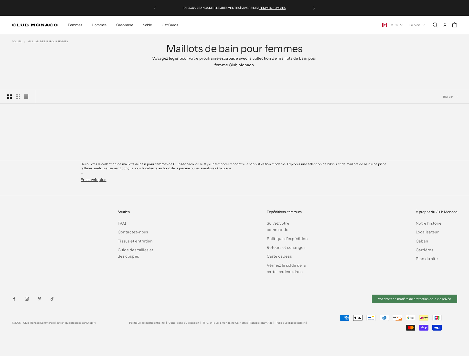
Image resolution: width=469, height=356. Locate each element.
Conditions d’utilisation (184, 322)
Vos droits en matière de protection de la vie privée (414, 299)
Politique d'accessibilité (291, 322)
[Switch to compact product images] (26, 96)
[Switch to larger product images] (9, 96)
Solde (147, 25)
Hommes (99, 25)
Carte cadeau (279, 256)
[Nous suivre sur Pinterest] (39, 298)
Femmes (75, 25)
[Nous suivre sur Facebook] (14, 298)
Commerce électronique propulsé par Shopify (68, 322)
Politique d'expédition (287, 238)
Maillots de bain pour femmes (48, 41)
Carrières (424, 249)
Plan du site (427, 258)
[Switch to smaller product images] (18, 96)
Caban (422, 241)
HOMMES (279, 8)
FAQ (122, 223)
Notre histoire (428, 223)
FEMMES (265, 8)
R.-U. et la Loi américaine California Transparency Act (237, 322)
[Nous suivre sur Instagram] (26, 298)
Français (414, 25)
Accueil (17, 41)
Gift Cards (170, 25)
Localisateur (427, 232)
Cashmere (124, 25)
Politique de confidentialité (147, 322)
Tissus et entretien (135, 241)
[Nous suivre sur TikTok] (52, 298)
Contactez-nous (133, 232)
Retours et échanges (286, 247)
